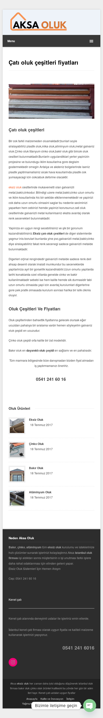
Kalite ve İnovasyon (51, 699)
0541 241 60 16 (51, 379)
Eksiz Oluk (36, 419)
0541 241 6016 (78, 647)
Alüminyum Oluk (40, 492)
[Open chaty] (89, 705)
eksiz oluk (15, 187)
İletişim (70, 699)
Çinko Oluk (36, 444)
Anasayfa (31, 699)
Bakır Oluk (36, 468)
